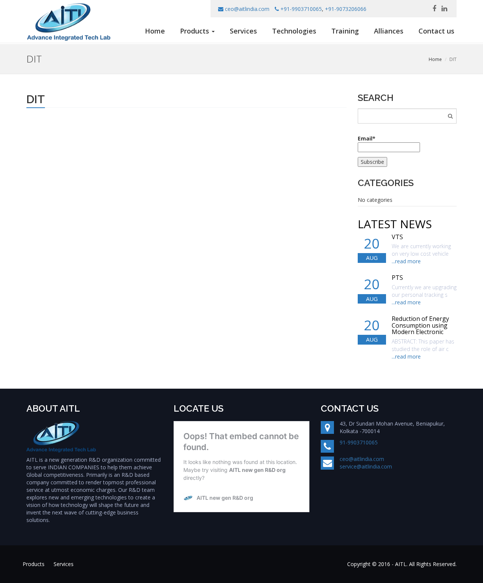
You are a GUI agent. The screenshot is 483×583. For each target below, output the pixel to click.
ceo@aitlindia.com (247, 8)
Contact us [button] (436, 30)
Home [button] (155, 30)
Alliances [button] (388, 30)
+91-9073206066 (345, 8)
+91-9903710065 (301, 8)
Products (34, 564)
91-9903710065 (359, 442)
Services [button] (243, 30)
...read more (406, 261)
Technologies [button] (294, 30)
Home (435, 59)
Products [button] (195, 30)
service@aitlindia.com (366, 466)
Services (64, 564)
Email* (366, 138)
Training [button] (345, 30)
